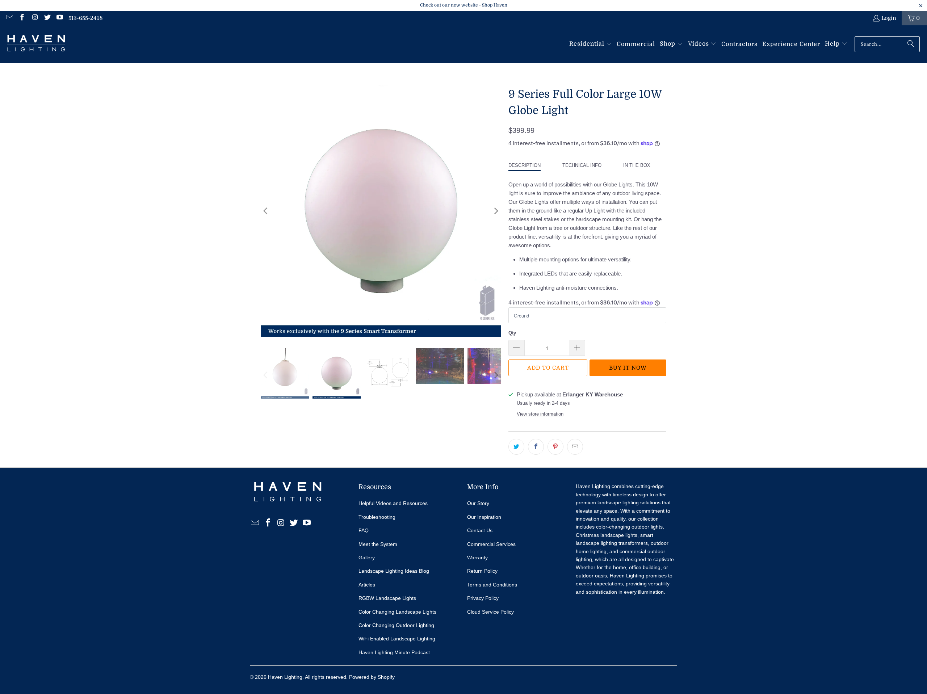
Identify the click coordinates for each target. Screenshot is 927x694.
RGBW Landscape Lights (387, 598)
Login (888, 18)
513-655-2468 (85, 18)
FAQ (363, 530)
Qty (512, 333)
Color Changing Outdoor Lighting (396, 625)
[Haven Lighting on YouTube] (59, 18)
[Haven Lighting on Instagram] (34, 18)
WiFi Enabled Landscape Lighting (396, 639)
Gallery (366, 557)
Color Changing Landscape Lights (397, 612)
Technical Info (581, 165)
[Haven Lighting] (36, 44)
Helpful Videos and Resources (393, 503)
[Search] (911, 44)
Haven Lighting (285, 677)
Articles (366, 585)
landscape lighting (618, 502)
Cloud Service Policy (490, 612)
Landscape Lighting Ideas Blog (393, 571)
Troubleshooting (376, 517)
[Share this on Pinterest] (555, 447)
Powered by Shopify (372, 677)
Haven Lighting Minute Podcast (394, 652)
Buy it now (628, 368)
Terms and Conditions (492, 585)
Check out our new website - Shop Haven (463, 5)
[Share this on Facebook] (536, 447)
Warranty (477, 557)
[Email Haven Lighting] (9, 18)
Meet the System (377, 544)
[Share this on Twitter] (516, 447)
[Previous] (266, 211)
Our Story (478, 503)
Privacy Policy (483, 598)
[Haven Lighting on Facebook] (22, 18)
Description (524, 165)
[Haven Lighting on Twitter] (47, 18)
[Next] (496, 211)
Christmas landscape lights (606, 535)
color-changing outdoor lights (629, 527)
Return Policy (482, 571)
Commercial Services (491, 544)
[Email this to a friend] (575, 447)
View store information (540, 414)
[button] (590, 44)
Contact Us (479, 530)
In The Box (636, 165)
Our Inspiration (484, 517)
